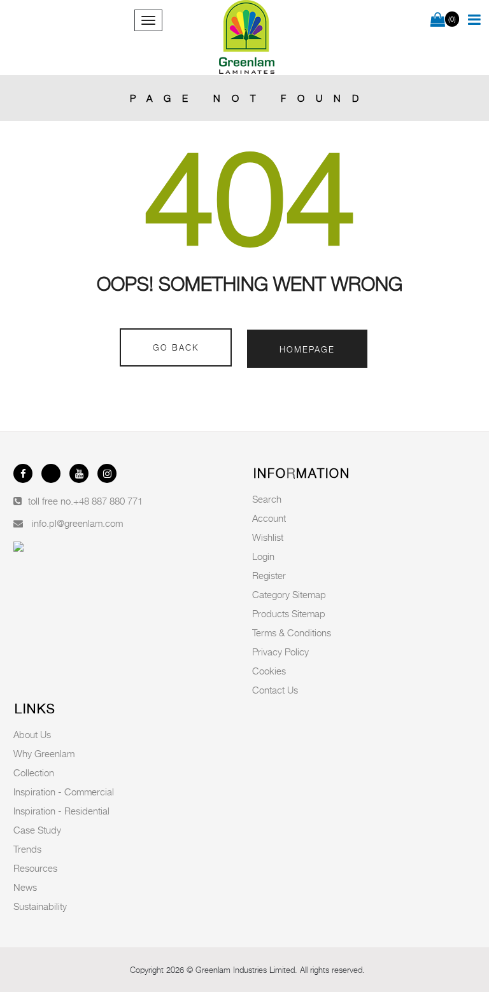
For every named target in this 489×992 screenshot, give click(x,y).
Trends (27, 849)
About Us (32, 734)
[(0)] (437, 20)
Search (266, 499)
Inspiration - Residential (61, 810)
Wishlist (267, 537)
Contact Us (275, 689)
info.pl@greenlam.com (77, 523)
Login (263, 556)
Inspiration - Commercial (63, 791)
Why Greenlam (43, 753)
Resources (35, 868)
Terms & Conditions (291, 632)
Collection (33, 772)
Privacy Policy (280, 651)
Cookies (269, 670)
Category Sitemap (289, 594)
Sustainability (40, 906)
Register (269, 575)
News (25, 887)
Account (269, 518)
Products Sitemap (288, 613)
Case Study (37, 829)
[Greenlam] (247, 37)
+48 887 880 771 (108, 500)
